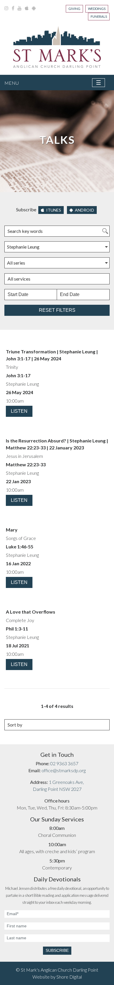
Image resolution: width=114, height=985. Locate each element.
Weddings (97, 8)
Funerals (99, 16)
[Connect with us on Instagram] (6, 8)
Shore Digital (69, 976)
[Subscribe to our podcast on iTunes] (27, 8)
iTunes (53, 210)
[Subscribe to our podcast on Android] (34, 8)
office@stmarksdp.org (64, 770)
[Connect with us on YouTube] (20, 8)
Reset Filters (57, 310)
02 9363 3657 (64, 763)
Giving (74, 8)
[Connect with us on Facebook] (13, 8)
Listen (19, 411)
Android (84, 210)
